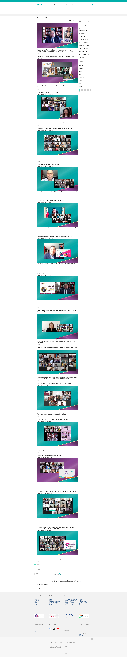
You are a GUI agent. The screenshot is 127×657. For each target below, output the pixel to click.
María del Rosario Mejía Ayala (84, 45)
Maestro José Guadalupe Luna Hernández (86, 43)
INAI (79, 34)
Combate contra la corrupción (83, 27)
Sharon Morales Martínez (83, 51)
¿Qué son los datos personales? (68, 601)
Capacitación (81, 599)
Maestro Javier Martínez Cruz (83, 42)
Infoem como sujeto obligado (38, 603)
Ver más (81, 581)
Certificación (81, 600)
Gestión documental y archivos (83, 602)
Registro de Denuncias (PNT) (53, 603)
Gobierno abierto (71, 4)
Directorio (35, 602)
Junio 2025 (81, 86)
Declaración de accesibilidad (83, 631)
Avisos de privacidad (82, 630)
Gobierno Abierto (81, 31)
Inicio (46, 4)
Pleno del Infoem (81, 46)
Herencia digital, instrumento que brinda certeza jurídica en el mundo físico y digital (55, 56)
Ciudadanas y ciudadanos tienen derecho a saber (48, 164)
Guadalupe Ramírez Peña (83, 33)
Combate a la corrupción (82, 601)
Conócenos (50, 4)
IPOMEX (50, 600)
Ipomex (37, 573)
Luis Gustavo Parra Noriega (83, 39)
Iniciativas (83, 4)
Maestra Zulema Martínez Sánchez (84, 40)
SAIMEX (50, 604)
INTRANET (50, 599)
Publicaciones (36, 630)
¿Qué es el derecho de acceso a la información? (70, 599)
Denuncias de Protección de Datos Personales (42, 584)
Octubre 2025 (81, 80)
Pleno (35, 601)
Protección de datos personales (84, 48)
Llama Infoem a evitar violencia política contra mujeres (49, 455)
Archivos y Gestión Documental (84, 25)
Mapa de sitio (81, 629)
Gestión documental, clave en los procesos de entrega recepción (51, 200)
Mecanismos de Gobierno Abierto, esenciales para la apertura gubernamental (54, 128)
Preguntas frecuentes (37, 631)
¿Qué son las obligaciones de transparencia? (70, 604)
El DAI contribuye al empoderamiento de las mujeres (49, 92)
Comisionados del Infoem (83, 28)
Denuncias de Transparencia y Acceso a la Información (43, 582)
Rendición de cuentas (37, 604)
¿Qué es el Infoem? (37, 599)
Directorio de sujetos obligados (68, 605)
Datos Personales (64, 4)
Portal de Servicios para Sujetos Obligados (41, 575)
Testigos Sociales (38, 588)
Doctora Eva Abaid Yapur (83, 30)
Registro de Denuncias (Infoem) (53, 602)
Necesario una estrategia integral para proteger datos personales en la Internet (54, 236)
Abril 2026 (80, 71)
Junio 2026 (81, 68)
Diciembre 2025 (81, 77)
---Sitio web (80, 634)
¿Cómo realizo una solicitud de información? (70, 600)
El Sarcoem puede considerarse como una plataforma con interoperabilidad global (55, 20)
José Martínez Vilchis (82, 37)
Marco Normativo (36, 600)
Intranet (37, 590)
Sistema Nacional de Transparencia (84, 54)
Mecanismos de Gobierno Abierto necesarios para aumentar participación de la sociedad (56, 491)
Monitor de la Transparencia (83, 604)
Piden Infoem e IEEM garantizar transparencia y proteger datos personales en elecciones (57, 347)
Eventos (35, 629)
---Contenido (81, 635)
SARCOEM (50, 605)
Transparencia (78, 4)
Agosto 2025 (81, 83)
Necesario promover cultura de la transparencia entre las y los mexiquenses (54, 383)
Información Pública (57, 4)
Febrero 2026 (81, 74)
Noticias (42, 15)
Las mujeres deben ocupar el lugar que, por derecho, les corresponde (52, 419)
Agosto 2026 (81, 65)
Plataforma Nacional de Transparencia (54, 601)
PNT (36, 586)
